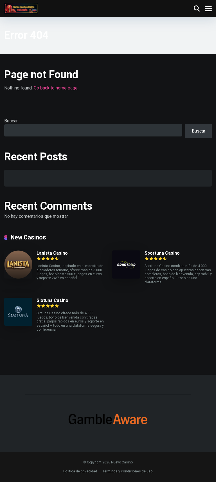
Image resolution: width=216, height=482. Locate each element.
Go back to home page (56, 88)
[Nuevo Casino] (21, 7)
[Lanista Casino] (18, 277)
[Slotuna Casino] (18, 324)
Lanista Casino (52, 253)
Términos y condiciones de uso (128, 471)
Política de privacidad (80, 471)
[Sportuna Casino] (126, 277)
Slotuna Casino (52, 300)
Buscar (11, 121)
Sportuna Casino (162, 253)
